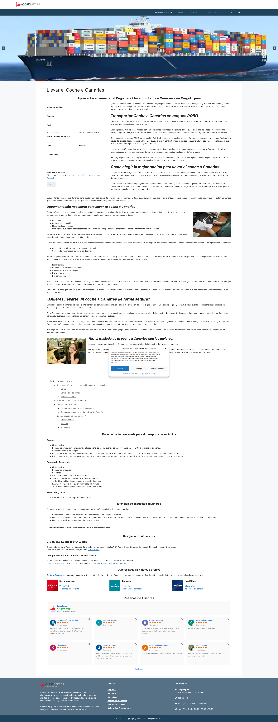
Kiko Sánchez (63, 645)
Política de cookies (128, 373)
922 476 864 (121, 563)
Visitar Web (64, 586)
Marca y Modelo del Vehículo (59, 136)
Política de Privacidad (56, 172)
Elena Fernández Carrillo (67, 620)
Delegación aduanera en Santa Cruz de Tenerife (82, 412)
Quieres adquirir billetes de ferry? (71, 416)
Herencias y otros (68, 397)
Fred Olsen (65, 427)
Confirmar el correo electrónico (88, 132)
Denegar (139, 369)
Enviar (51, 184)
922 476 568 (108, 563)
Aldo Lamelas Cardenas (159, 645)
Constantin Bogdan (203, 620)
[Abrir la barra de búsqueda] (239, 12)
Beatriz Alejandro (156, 620)
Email (50, 125)
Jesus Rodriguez (110, 645)
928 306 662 (93, 550)
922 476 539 (94, 563)
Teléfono (51, 116)
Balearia (64, 424)
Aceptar (120, 369)
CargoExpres (127, 719)
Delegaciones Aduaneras (67, 404)
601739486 (183, 698)
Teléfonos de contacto (69, 589)
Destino (82, 145)
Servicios (193, 12)
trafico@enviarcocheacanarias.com (193, 703)
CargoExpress (55, 575)
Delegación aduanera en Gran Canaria (77, 408)
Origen (50, 145)
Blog (232, 12)
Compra (64, 389)
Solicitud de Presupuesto (213, 12)
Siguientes (139, 669)
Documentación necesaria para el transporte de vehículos (82, 385)
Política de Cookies (116, 704)
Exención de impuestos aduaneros (72, 400)
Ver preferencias (158, 369)
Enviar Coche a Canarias (162, 12)
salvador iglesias (110, 620)
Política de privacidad (141, 373)
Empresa (179, 12)
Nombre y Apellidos (56, 107)
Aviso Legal (152, 373)
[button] (166, 348)
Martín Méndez (201, 645)
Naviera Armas (67, 420)
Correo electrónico (53, 132)
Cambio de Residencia (70, 393)
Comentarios (52, 154)
